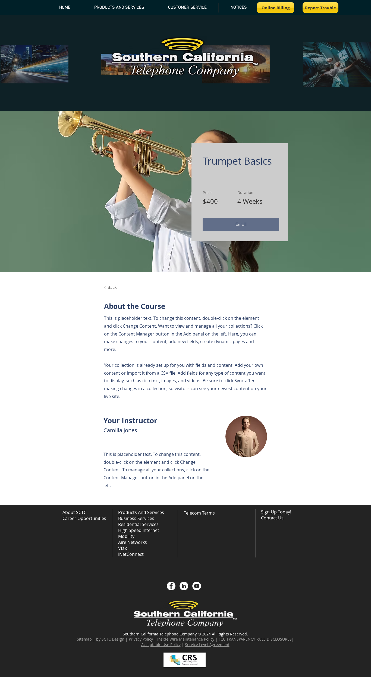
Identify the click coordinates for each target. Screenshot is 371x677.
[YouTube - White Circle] (196, 586)
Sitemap (84, 639)
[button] (239, 7)
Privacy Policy (141, 639)
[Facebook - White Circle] (171, 586)
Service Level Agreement (207, 644)
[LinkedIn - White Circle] (184, 586)
